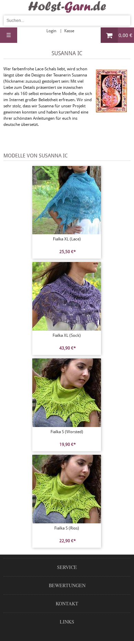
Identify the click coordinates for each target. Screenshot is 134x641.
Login (51, 30)
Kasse (69, 30)
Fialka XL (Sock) (67, 335)
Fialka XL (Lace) (67, 239)
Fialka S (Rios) (66, 528)
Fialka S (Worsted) (67, 431)
